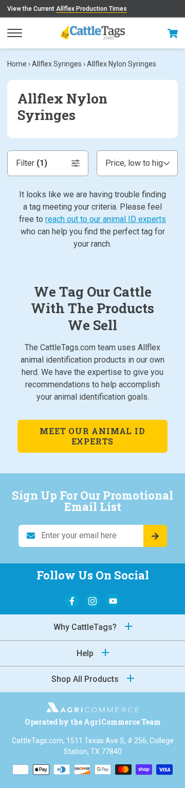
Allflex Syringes (57, 64)
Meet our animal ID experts (92, 436)
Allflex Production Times (91, 8)
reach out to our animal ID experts (105, 219)
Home (17, 64)
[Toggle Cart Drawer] (173, 33)
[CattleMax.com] (92, 709)
